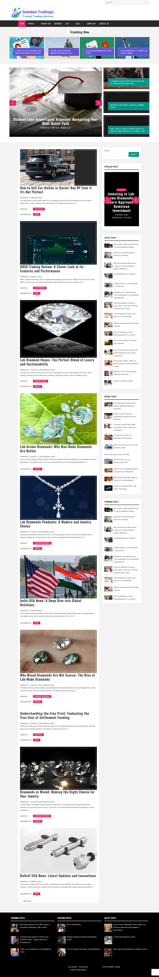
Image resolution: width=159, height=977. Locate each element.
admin (69, 128)
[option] (26, 49)
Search (106, 151)
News (37, 623)
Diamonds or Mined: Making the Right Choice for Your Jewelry (57, 793)
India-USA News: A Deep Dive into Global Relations (50, 602)
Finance (31, 23)
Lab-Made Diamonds (42, 696)
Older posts (27, 901)
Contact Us (104, 23)
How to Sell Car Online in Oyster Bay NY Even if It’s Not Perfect (56, 189)
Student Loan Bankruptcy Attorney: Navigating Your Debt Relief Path (55, 121)
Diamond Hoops (41, 381)
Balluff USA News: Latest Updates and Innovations (58, 875)
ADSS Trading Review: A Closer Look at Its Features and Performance (52, 268)
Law (67, 23)
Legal (78, 23)
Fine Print (38, 734)
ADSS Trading (40, 288)
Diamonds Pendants (42, 543)
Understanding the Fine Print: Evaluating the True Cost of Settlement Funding (54, 715)
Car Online (39, 209)
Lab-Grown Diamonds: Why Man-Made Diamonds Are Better (56, 448)
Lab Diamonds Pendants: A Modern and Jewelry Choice (55, 523)
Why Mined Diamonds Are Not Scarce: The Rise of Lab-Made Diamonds (57, 677)
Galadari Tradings (78, 967)
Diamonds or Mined (42, 816)
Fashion (38, 386)
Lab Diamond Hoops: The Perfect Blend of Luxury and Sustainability (57, 361)
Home (22, 23)
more (37, 214)
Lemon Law (91, 23)
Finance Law (46, 23)
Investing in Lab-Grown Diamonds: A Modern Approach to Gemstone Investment (121, 202)
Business (58, 23)
